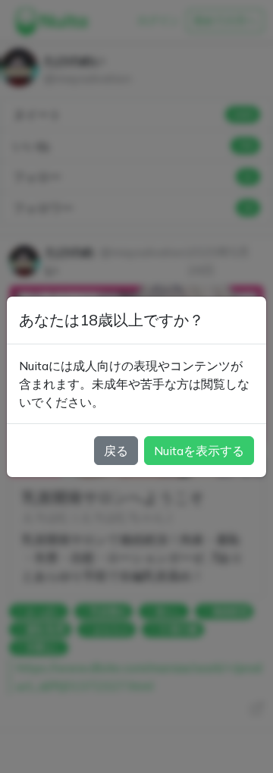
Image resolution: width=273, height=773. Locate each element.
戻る (116, 450)
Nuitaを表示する (199, 450)
